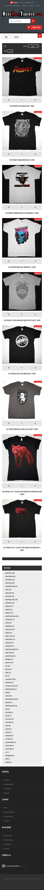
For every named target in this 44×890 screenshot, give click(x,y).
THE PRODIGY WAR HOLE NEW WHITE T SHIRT (22, 267)
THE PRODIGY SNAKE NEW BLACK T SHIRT (22, 160)
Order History (8, 840)
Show (5, 51)
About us (7, 780)
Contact (6, 821)
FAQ (5, 808)
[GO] (33, 21)
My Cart (24, 6)
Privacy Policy (8, 816)
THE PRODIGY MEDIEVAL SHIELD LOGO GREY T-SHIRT (22, 429)
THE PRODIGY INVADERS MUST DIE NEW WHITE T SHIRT (22, 213)
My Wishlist (17, 6)
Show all (16, 37)
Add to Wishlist (22, 100)
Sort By (25, 46)
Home (6, 37)
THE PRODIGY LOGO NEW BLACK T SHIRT (22, 106)
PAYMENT (7, 789)
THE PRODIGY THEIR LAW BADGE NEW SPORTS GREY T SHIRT (22, 320)
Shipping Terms (9, 784)
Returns (6, 793)
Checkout (31, 6)
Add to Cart (8, 100)
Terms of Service (9, 812)
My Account (8, 6)
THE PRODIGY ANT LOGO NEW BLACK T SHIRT (22, 373)
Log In (38, 6)
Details (35, 100)
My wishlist (7, 844)
